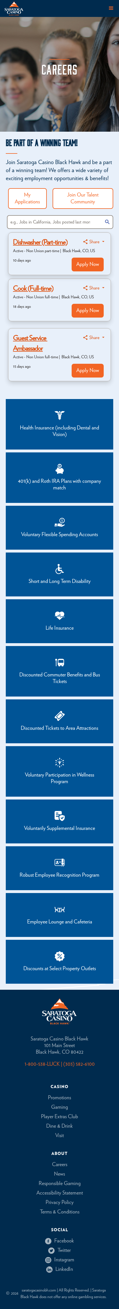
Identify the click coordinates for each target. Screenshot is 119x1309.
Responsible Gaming (60, 1183)
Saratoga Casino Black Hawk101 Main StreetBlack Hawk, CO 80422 (59, 1045)
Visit (59, 1135)
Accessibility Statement (59, 1193)
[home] (14, 8)
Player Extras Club (59, 1116)
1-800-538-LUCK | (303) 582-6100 (60, 1064)
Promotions (59, 1097)
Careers (59, 1164)
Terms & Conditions (59, 1212)
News (59, 1174)
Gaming (59, 1107)
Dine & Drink (59, 1126)
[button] (111, 8)
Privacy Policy (60, 1202)
